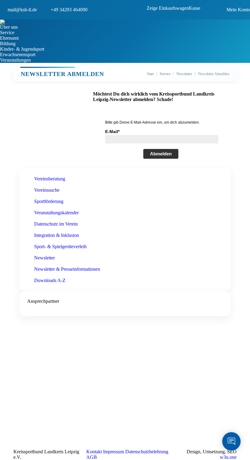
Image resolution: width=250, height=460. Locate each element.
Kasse (194, 8)
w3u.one (228, 457)
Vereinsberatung (49, 178)
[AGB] (64, 375)
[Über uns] (64, 351)
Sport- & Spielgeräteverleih (60, 246)
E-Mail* (112, 131)
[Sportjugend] (64, 366)
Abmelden (161, 153)
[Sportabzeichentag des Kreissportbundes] (64, 369)
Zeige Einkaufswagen (168, 8)
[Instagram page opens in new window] (139, 425)
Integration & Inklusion (56, 235)
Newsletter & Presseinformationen (67, 269)
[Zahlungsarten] (64, 381)
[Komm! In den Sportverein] (64, 360)
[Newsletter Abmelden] (176, 354)
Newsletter (44, 257)
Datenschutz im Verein (56, 223)
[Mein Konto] (64, 372)
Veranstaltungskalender (56, 212)
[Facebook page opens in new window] (130, 425)
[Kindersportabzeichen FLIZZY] (64, 363)
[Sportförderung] (64, 357)
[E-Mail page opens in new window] (148, 425)
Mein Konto (238, 9)
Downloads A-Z (50, 280)
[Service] (64, 354)
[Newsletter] (176, 351)
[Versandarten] (64, 378)
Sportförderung (48, 201)
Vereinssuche (46, 190)
